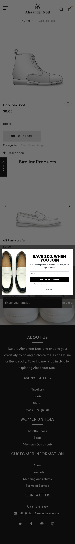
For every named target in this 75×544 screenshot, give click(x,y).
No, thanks (49, 289)
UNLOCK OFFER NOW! (49, 279)
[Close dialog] (70, 251)
